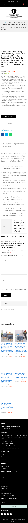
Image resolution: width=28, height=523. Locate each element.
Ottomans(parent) (8, 130)
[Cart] (23, 5)
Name (3, 273)
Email (3, 280)
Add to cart (8, 116)
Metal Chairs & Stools (12, 129)
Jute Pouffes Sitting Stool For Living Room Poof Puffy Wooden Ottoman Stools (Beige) (21, 375)
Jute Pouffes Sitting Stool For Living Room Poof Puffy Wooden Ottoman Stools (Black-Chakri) (7, 406)
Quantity (3, 109)
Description (7, 143)
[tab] (6, 144)
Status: (3, 73)
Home (2, 22)
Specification (19, 143)
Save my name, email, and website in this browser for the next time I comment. (14, 290)
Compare (9, 123)
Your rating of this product (7, 255)
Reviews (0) (7, 146)
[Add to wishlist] (2, 123)
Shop (6, 22)
